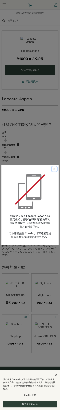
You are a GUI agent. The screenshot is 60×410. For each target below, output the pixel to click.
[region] (30, 390)
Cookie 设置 (30, 395)
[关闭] (56, 374)
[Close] (54, 169)
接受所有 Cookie (30, 404)
